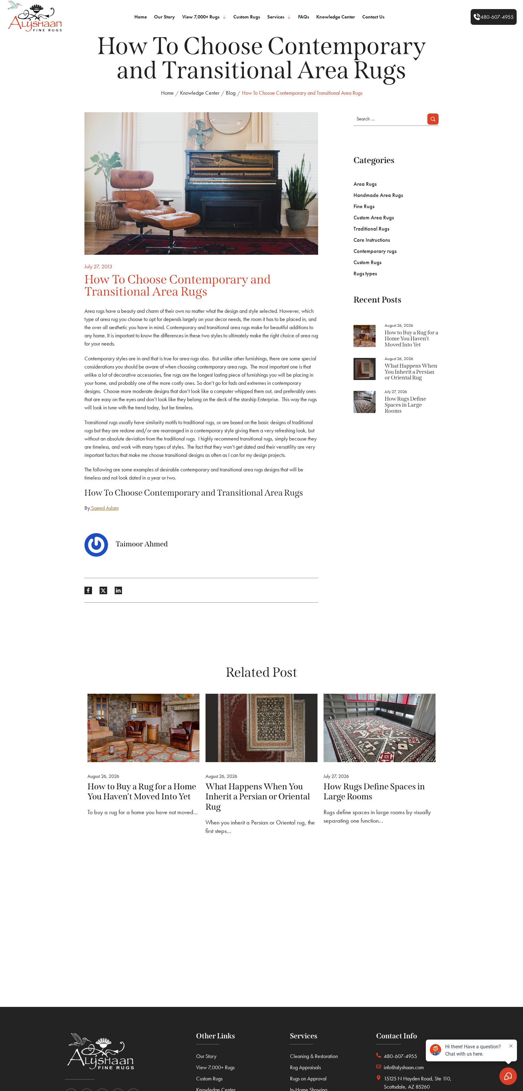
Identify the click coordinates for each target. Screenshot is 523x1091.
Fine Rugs (364, 206)
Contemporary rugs (375, 250)
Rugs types (365, 273)
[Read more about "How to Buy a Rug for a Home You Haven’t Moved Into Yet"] (365, 336)
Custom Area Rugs (374, 217)
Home (167, 92)
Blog (230, 92)
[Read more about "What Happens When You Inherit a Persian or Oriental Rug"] (365, 369)
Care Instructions (372, 239)
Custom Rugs (367, 262)
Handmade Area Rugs (378, 195)
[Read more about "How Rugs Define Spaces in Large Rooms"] (365, 402)
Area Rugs (365, 183)
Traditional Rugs (371, 228)
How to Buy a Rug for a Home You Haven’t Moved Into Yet (411, 338)
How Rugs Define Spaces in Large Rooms (405, 404)
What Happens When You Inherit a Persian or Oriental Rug (411, 371)
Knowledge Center (199, 92)
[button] (493, 17)
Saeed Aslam (105, 507)
